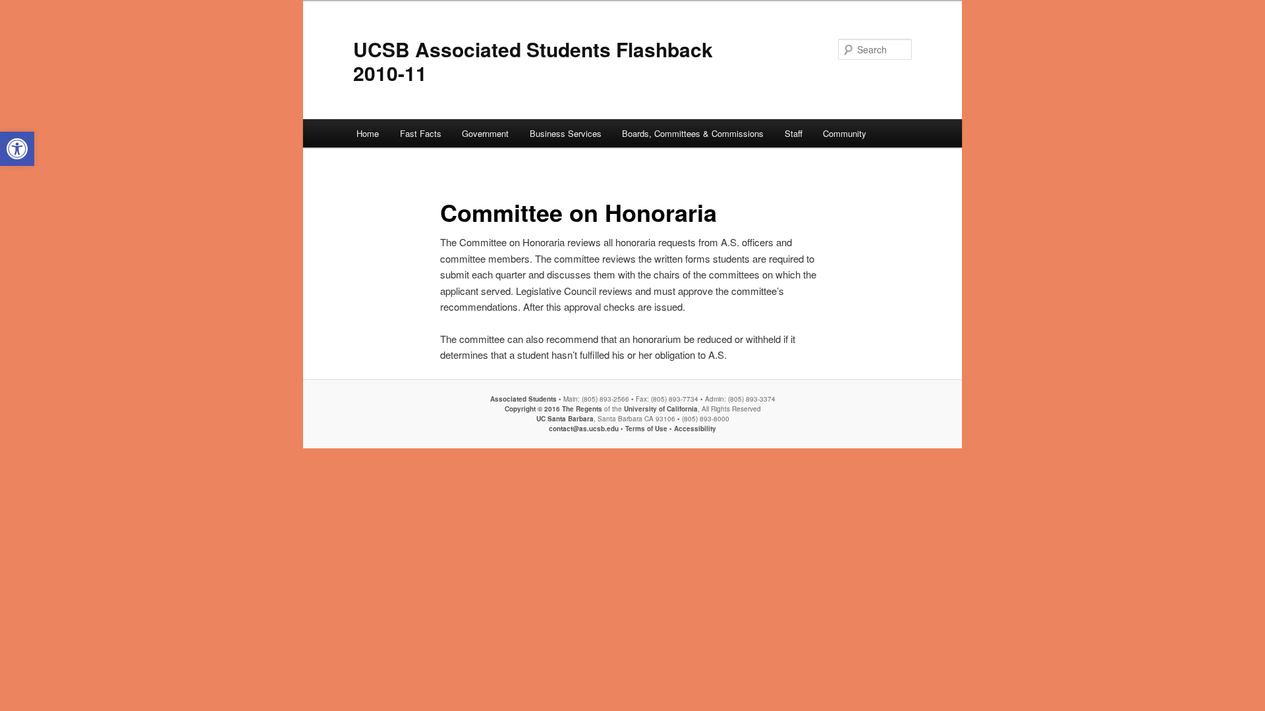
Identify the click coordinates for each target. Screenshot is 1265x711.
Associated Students (523, 399)
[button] (17, 149)
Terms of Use (646, 428)
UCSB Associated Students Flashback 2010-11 (533, 61)
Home (367, 133)
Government (485, 133)
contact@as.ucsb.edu (584, 428)
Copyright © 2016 (532, 408)
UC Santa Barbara (565, 418)
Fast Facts (420, 133)
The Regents (582, 408)
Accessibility (695, 428)
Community (844, 133)
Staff (793, 133)
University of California (660, 408)
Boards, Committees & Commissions (693, 133)
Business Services (566, 133)
